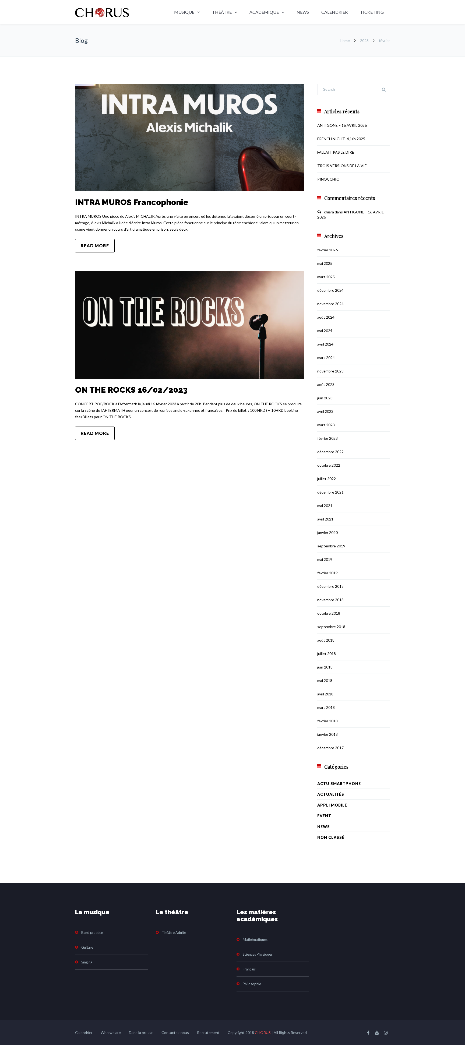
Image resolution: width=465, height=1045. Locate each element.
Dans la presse (141, 1032)
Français (249, 969)
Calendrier (334, 12)
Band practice (92, 932)
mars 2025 (326, 277)
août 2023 (325, 384)
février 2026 (327, 250)
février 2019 (327, 573)
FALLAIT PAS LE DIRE (335, 152)
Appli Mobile (332, 805)
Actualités (330, 794)
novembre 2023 (330, 371)
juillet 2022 (326, 478)
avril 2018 (325, 694)
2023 (364, 40)
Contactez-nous (175, 1032)
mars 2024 (326, 357)
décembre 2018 (330, 586)
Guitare (87, 947)
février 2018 (327, 721)
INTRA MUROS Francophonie (131, 202)
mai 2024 (324, 330)
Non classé (330, 837)
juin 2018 (325, 667)
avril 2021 (325, 519)
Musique (184, 12)
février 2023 (327, 438)
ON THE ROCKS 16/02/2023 (131, 390)
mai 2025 (324, 263)
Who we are (111, 1032)
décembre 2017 (330, 747)
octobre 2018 (328, 613)
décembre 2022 (330, 451)
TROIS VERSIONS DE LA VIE (342, 165)
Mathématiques (255, 939)
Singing (86, 962)
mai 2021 (324, 505)
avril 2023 (325, 411)
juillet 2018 (326, 653)
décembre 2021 (330, 492)
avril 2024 (325, 344)
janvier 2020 (327, 532)
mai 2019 (324, 559)
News (303, 12)
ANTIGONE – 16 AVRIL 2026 (342, 125)
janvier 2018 (327, 734)
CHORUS (263, 1032)
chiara (329, 212)
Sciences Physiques (258, 954)
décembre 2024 (330, 290)
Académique (264, 12)
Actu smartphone (339, 783)
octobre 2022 (328, 465)
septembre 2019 (331, 546)
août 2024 (325, 317)
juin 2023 (325, 398)
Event (324, 816)
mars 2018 (326, 707)
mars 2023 (326, 425)
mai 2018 (324, 680)
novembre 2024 (330, 303)
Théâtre (222, 12)
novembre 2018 (330, 599)
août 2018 (325, 640)
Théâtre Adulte (174, 932)
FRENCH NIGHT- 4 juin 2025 (341, 138)
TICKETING (372, 12)
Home (345, 40)
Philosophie (252, 984)
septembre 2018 (331, 626)
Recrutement (208, 1032)
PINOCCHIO (328, 179)
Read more (95, 245)
